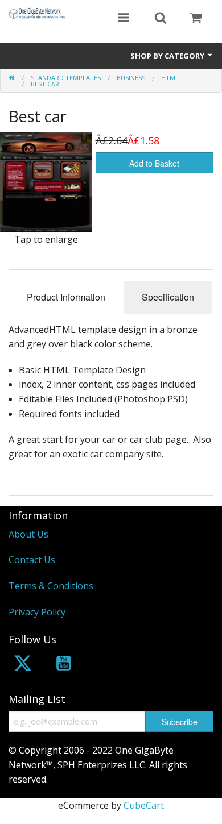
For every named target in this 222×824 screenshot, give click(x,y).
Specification (168, 296)
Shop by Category (168, 56)
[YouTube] (63, 665)
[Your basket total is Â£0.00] (195, 19)
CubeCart (144, 805)
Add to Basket (154, 163)
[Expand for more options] (123, 19)
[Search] (160, 19)
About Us (28, 534)
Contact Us (32, 560)
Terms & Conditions (51, 586)
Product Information (66, 296)
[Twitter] (22, 665)
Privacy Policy (37, 612)
